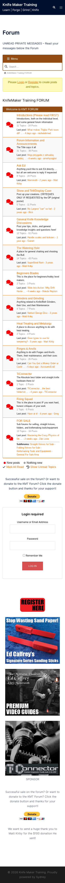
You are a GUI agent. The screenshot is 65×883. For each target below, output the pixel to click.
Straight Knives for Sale (42, 444)
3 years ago (36, 341)
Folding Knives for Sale (28, 447)
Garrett (30, 241)
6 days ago (32, 366)
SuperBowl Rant (35, 262)
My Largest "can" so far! (39, 208)
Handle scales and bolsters (41, 237)
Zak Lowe (44, 439)
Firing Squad (25, 399)
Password (32, 538)
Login (20, 82)
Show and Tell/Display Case (34, 190)
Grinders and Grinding (30, 298)
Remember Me (33, 555)
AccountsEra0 (48, 366)
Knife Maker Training (20, 5)
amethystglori (50, 158)
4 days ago (30, 133)
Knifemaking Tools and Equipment (34, 451)
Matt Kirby (27, 266)
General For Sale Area (28, 454)
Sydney (41, 877)
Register (33, 82)
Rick (31, 212)
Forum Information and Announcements (30, 142)
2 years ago (45, 180)
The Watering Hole (28, 248)
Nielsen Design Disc (37, 313)
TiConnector (24, 373)
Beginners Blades (28, 273)
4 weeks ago (34, 158)
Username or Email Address (32, 521)
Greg (56, 413)
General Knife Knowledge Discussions (32, 221)
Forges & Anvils (26, 348)
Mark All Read (15, 466)
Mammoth (32, 180)
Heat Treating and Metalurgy (34, 323)
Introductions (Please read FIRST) (38, 115)
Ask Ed (21, 165)
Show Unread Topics (43, 466)
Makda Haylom (49, 291)
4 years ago (36, 392)
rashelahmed (44, 133)
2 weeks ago (30, 439)
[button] (54, 7)
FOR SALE (24, 420)
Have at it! (32, 413)
